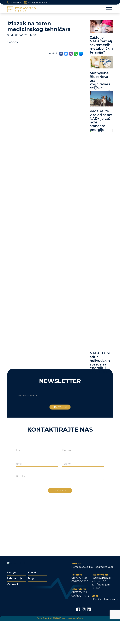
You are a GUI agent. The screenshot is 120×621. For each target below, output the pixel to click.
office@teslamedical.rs (38, 2)
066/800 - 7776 (80, 595)
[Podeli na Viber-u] (71, 53)
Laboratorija (14, 578)
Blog (31, 578)
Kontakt (33, 572)
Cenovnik (13, 584)
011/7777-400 (16, 2)
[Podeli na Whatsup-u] (76, 53)
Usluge (11, 572)
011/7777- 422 (79, 592)
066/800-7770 (79, 581)
